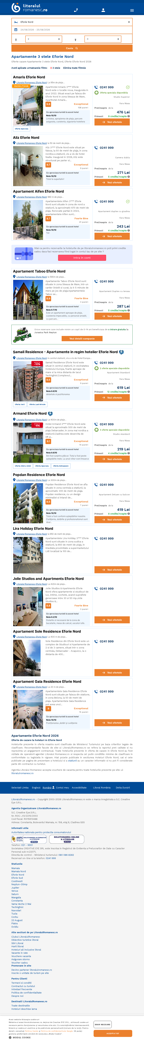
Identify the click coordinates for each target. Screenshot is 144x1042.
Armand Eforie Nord (30, 413)
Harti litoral (17, 946)
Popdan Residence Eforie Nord (39, 475)
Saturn (15, 894)
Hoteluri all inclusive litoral (26, 949)
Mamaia (15, 868)
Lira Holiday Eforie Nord (33, 528)
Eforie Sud (17, 878)
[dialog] (72, 1029)
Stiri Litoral (17, 943)
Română (47, 787)
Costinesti (16, 881)
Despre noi (17, 996)
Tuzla (14, 913)
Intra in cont (82, 257)
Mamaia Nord (18, 871)
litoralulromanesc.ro (22, 773)
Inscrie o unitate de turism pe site (30, 973)
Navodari (16, 910)
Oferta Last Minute (37, 404)
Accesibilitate (79, 787)
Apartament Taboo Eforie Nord (39, 271)
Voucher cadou (19, 962)
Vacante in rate (19, 953)
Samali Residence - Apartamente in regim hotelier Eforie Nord (66, 352)
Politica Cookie (31, 1031)
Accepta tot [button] (113, 1033)
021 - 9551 (27, 845)
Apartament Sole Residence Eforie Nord (47, 631)
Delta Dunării (123, 787)
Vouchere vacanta (21, 956)
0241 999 (51, 858)
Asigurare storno (20, 959)
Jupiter (15, 887)
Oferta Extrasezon (60, 466)
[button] (49, 1037)
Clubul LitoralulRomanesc (25, 936)
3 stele (55, 68)
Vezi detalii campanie (82, 338)
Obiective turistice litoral (24, 940)
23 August (16, 920)
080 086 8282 (66, 855)
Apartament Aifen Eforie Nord (38, 191)
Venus (14, 891)
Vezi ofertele (114, 122)
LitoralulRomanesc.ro (23, 799)
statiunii (72, 760)
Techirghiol (17, 907)
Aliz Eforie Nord (26, 137)
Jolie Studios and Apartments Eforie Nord (48, 579)
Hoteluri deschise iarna (24, 1009)
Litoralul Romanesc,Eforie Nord (32, 82)
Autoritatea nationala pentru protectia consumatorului (41, 832)
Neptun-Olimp (19, 884)
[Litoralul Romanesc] (28, 8)
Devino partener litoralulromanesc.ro (31, 970)
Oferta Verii (20, 404)
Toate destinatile (20, 1005)
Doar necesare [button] (102, 1024)
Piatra (14, 923)
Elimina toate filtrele (74, 67)
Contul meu (62, 787)
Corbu (14, 917)
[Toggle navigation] (132, 10)
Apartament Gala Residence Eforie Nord (47, 681)
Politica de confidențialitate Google (57, 1031)
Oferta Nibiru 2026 (23, 466)
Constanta (17, 900)
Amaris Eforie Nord (29, 77)
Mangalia (16, 897)
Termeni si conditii (21, 983)
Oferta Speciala (21, 129)
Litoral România (101, 787)
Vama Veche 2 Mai (21, 904)
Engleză (36, 787)
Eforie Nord (17, 874)
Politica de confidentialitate (26, 992)
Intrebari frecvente (21, 989)
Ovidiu (14, 926)
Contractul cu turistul (23, 986)
